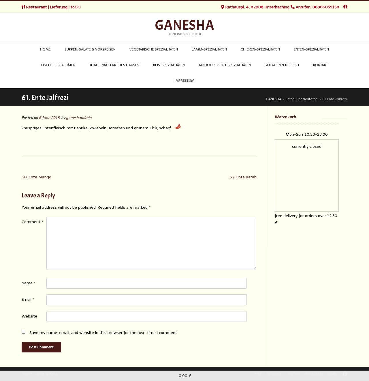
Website (29, 316)
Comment (32, 221)
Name (28, 283)
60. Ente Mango (36, 177)
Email (28, 299)
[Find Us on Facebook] (345, 7)
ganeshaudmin (79, 117)
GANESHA (184, 25)
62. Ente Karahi (243, 177)
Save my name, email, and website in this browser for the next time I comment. (103, 332)
